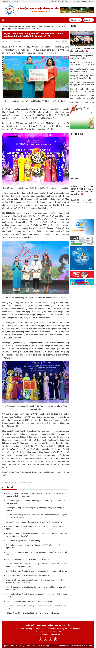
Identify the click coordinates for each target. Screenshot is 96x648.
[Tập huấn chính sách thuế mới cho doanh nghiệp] (82, 38)
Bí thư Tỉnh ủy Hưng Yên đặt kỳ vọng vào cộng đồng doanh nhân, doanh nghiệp (36, 571)
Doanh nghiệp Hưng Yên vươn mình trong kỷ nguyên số (82, 70)
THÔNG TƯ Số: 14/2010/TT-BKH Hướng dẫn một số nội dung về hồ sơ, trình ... (82, 190)
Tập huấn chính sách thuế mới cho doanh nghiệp (82, 50)
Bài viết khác (8, 487)
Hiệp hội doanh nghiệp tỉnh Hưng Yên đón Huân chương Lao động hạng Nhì (82, 90)
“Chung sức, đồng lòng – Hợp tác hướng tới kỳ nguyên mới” (29, 575)
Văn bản (74, 178)
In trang (29, 482)
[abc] (77, 10)
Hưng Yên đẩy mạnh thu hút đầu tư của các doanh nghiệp (28, 559)
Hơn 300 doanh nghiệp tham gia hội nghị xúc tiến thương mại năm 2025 (82, 83)
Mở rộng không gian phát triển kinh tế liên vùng (82, 57)
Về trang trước (8, 482)
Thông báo (78, 134)
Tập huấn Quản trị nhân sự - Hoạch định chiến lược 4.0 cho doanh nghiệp (34, 522)
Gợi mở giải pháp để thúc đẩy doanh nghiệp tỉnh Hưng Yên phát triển (82, 97)
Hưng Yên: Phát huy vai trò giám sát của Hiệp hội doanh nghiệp (30, 601)
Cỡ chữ (58, 41)
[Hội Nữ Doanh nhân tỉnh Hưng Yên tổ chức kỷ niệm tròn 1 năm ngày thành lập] (35, 158)
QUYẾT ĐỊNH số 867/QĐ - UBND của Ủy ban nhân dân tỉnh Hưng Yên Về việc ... (82, 201)
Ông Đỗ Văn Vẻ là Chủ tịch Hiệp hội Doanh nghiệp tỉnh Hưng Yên (82, 103)
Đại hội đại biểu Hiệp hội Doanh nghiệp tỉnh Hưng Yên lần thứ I (82, 77)
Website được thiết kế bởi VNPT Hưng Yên (75, 646)
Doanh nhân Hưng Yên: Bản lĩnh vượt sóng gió (24, 541)
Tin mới (73, 26)
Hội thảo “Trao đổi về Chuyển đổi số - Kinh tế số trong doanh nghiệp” (32, 613)
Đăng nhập (76, 20)
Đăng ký (89, 20)
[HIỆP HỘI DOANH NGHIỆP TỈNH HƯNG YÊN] (9, 10)
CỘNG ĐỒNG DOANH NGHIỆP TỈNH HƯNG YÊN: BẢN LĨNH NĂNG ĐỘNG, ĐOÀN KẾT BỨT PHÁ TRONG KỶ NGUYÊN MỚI (82, 64)
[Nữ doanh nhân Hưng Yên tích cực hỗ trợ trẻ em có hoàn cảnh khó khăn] (35, 267)
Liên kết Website (79, 2)
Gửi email (20, 482)
